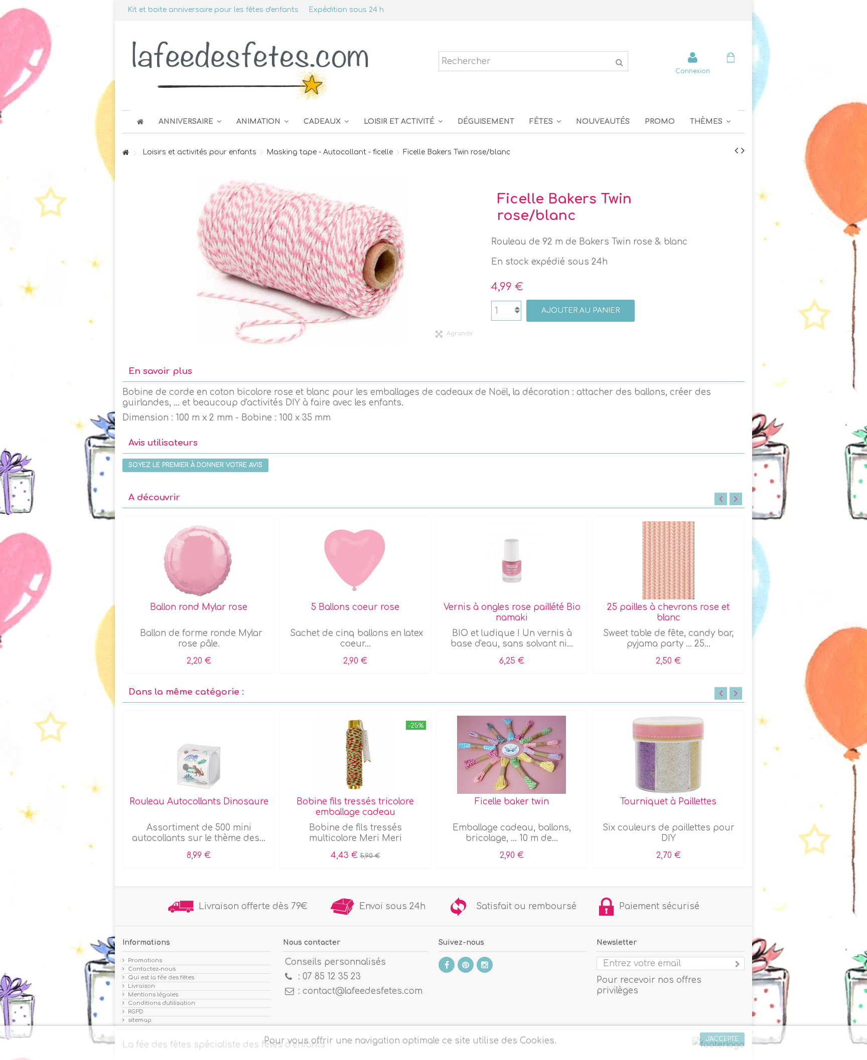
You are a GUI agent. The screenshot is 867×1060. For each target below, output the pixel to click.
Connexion (692, 71)
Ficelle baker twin (512, 801)
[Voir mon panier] (730, 59)
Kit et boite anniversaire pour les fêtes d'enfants (213, 10)
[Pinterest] (466, 965)
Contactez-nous (152, 969)
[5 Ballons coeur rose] (355, 560)
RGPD (135, 1011)
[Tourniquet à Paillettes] (668, 755)
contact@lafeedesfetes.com (362, 991)
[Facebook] (447, 965)
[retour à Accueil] (125, 153)
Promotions (145, 960)
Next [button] (736, 499)
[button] (545, 121)
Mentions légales (153, 994)
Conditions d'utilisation (161, 1003)
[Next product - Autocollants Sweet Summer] (743, 151)
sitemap (140, 1020)
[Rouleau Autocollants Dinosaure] (198, 755)
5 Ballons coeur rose (355, 607)
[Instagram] (485, 965)
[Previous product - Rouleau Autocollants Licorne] (736, 151)
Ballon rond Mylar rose (198, 607)
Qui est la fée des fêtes (161, 977)
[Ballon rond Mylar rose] (198, 560)
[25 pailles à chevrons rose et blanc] (668, 560)
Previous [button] (720, 499)
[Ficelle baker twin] (512, 755)
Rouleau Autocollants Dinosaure (198, 801)
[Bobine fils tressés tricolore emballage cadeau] (355, 755)
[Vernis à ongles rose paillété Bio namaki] (512, 560)
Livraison (141, 986)
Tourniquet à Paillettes (668, 801)
